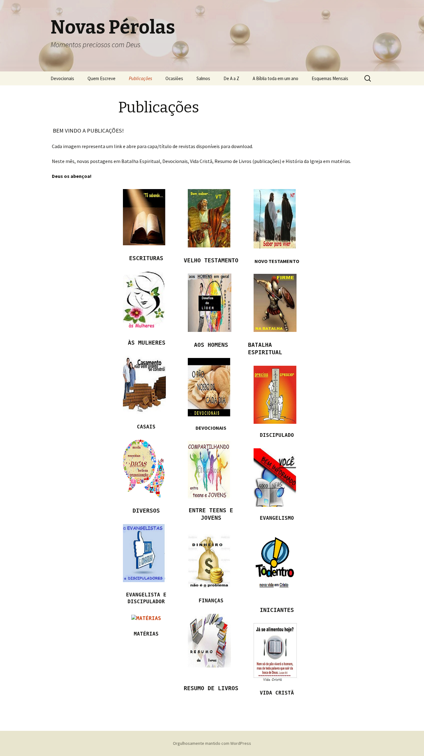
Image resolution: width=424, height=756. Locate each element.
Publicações (140, 78)
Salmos (203, 78)
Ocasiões (174, 78)
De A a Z (231, 78)
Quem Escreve (101, 78)
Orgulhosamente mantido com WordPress (212, 743)
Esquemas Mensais (330, 78)
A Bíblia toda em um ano (275, 78)
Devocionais (62, 78)
